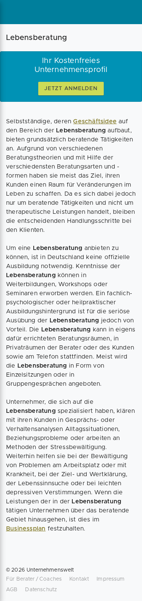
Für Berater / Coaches (34, 579)
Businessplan (25, 529)
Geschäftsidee (95, 121)
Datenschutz (41, 589)
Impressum (111, 579)
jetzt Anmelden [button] (71, 88)
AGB (11, 589)
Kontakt (79, 579)
